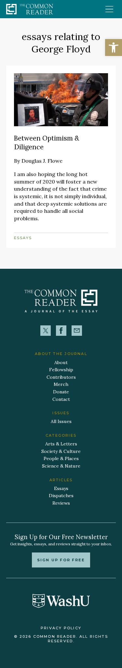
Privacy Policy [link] (61, 628)
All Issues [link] (61, 421)
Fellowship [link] (61, 370)
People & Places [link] (61, 458)
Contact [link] (61, 399)
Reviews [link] (61, 503)
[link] (113, 47)
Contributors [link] (61, 377)
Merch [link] (61, 384)
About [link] (61, 362)
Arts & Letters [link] (61, 444)
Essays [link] (23, 238)
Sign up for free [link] (61, 560)
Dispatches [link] (61, 495)
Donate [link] (61, 392)
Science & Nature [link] (61, 466)
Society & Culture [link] (61, 451)
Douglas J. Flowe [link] (41, 160)
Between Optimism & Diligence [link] (46, 142)
